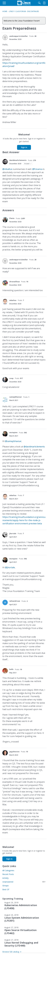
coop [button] (11, 378)
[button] (5, 37)
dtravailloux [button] (14, 281)
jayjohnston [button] (14, 751)
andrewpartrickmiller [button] (18, 36)
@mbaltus (7, 169)
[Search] (39, 3)
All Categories (8, 870)
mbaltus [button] (12, 300)
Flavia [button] (11, 218)
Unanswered (24, 881)
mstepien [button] (13, 432)
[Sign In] (44, 3)
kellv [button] (11, 669)
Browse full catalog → (11, 951)
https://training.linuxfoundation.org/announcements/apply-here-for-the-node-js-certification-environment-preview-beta (23, 520)
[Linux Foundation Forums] (24, 3)
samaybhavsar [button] (15, 397)
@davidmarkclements (34, 446)
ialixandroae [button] (14, 601)
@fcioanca (37, 169)
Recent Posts (8, 874)
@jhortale (10, 567)
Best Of (5, 889)
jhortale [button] (12, 533)
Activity (5, 878)
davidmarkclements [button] (18, 160)
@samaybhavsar (13, 441)
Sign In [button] (24, 147)
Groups (5, 885)
